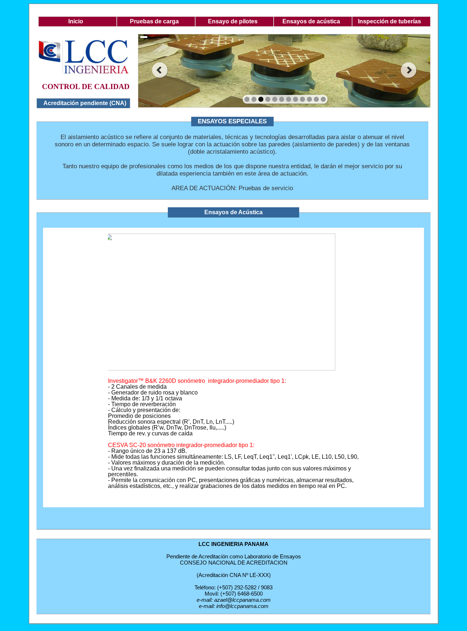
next (408, 70)
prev (159, 70)
